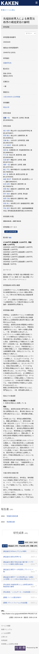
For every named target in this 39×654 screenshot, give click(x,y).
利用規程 (4, 640)
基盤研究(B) (7, 63)
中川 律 (5, 155)
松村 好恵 (6, 184)
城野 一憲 (6, 165)
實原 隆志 (6, 135)
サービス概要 (5, 626)
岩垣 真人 (6, 203)
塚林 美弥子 (7, 179)
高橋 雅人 (6, 140)
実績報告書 (11, 522)
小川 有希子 (7, 145)
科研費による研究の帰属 (9, 644)
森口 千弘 (6, 169)
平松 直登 (6, 208)
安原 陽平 (6, 160)
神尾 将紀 (6, 189)
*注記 (9, 237)
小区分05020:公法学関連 (11, 97)
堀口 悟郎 (6, 131)
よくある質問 (5, 633)
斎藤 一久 (6, 118)
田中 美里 (6, 194)
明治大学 (6, 107)
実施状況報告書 (12, 516)
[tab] (20, 533)
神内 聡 (5, 150)
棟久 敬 (5, 174)
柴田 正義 (6, 198)
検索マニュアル (6, 629)
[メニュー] (36, 2)
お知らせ (4, 637)
